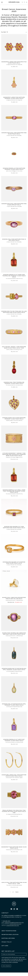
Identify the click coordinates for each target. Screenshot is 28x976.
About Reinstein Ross (9, 930)
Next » (17, 892)
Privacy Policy (7, 942)
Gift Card (5, 945)
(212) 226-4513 (6, 921)
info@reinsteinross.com (12, 925)
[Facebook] (11, 909)
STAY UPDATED (6, 965)
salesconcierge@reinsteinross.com (14, 922)
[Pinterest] (17, 909)
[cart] (26, 2)
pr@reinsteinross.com (15, 923)
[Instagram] (14, 909)
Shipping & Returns (8, 938)
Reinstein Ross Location (10, 934)
